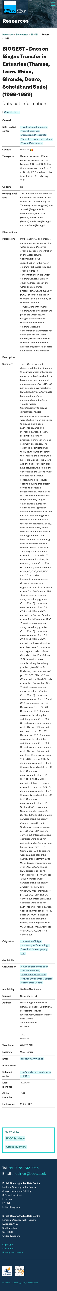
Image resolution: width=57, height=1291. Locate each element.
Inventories (22, 35)
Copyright (7, 1245)
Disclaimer (8, 1249)
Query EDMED (11, 112)
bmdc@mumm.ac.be (32, 1059)
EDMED (35, 35)
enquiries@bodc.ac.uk (29, 1173)
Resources (7, 35)
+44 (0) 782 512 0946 (23, 1168)
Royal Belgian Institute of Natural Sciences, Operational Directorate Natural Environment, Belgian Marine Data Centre (37, 135)
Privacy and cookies (13, 1253)
